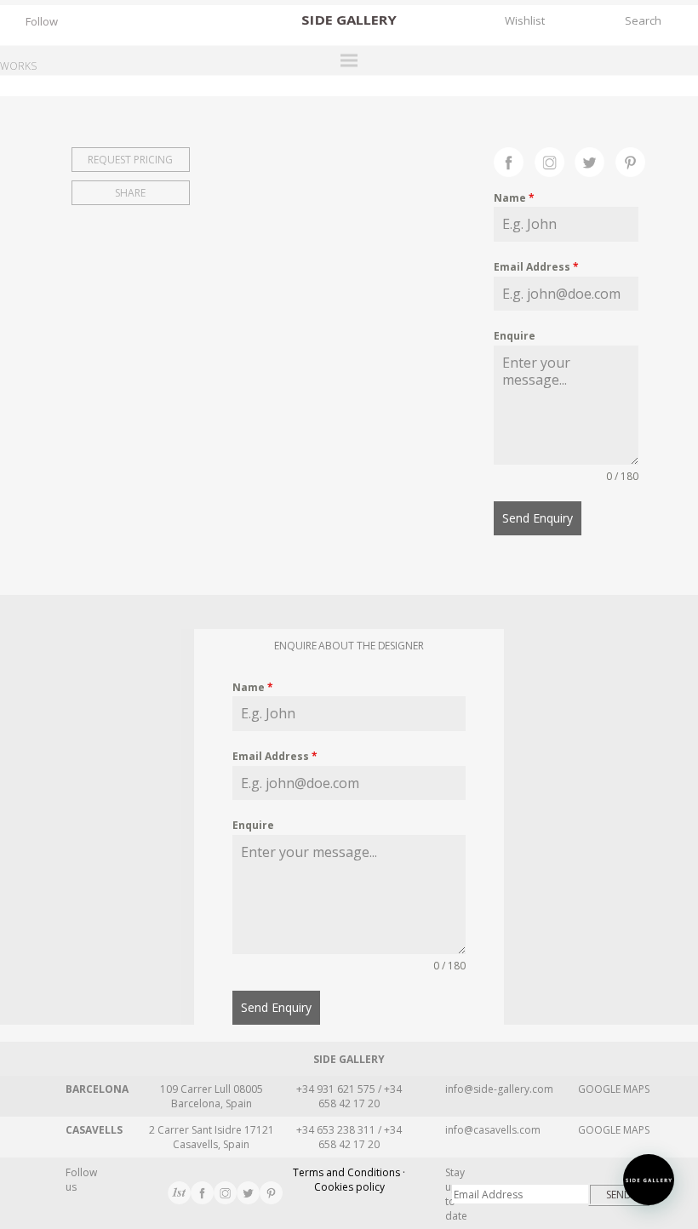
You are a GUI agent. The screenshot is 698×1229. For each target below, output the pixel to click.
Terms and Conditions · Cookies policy (349, 1179)
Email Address (536, 267)
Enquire (514, 336)
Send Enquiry (537, 518)
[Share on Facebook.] (514, 160)
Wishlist (525, 20)
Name (514, 198)
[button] (648, 1179)
